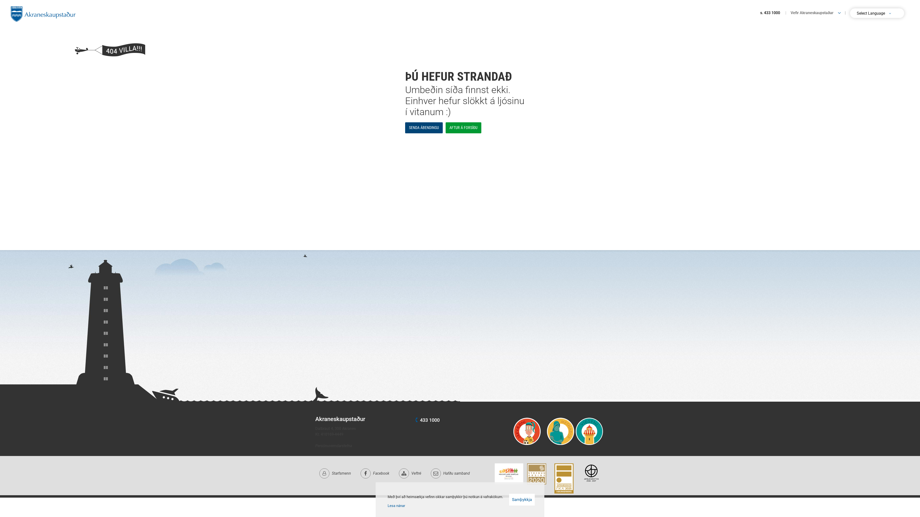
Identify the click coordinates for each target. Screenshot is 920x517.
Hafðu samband (456, 473)
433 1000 (430, 420)
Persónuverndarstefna (333, 446)
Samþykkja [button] (522, 499)
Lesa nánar (396, 506)
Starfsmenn (341, 473)
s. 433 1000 (770, 13)
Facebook (381, 473)
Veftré (416, 473)
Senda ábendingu (424, 127)
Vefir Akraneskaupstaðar (812, 13)
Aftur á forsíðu (463, 127)
